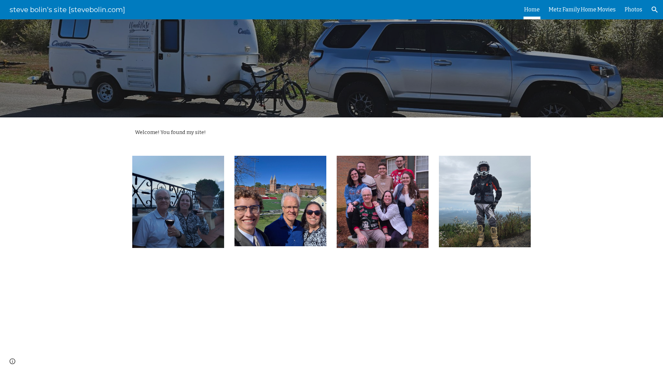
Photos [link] (633, 9)
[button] (654, 9)
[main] (331, 132)
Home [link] (532, 9)
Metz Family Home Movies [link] (582, 9)
